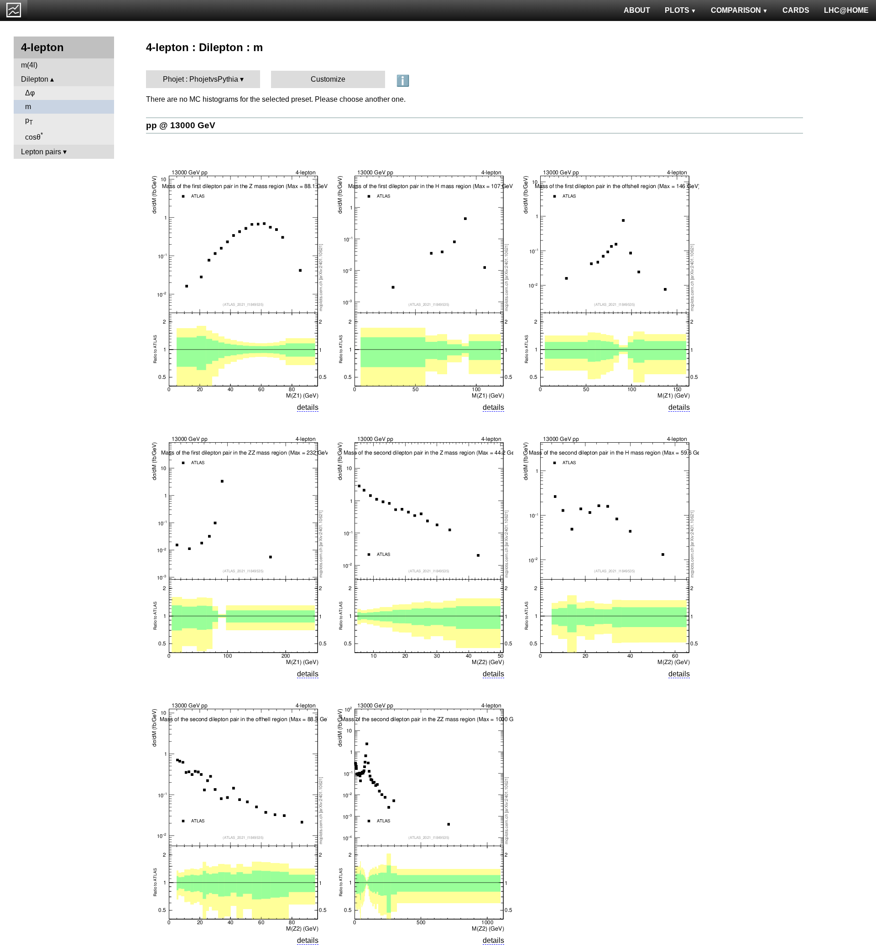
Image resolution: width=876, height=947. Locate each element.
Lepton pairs (41, 152)
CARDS (795, 10)
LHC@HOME (846, 10)
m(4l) (29, 65)
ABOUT (637, 10)
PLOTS (677, 10)
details (307, 407)
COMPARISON (736, 10)
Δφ (30, 93)
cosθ (34, 136)
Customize (328, 79)
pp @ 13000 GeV (180, 125)
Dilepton (34, 79)
